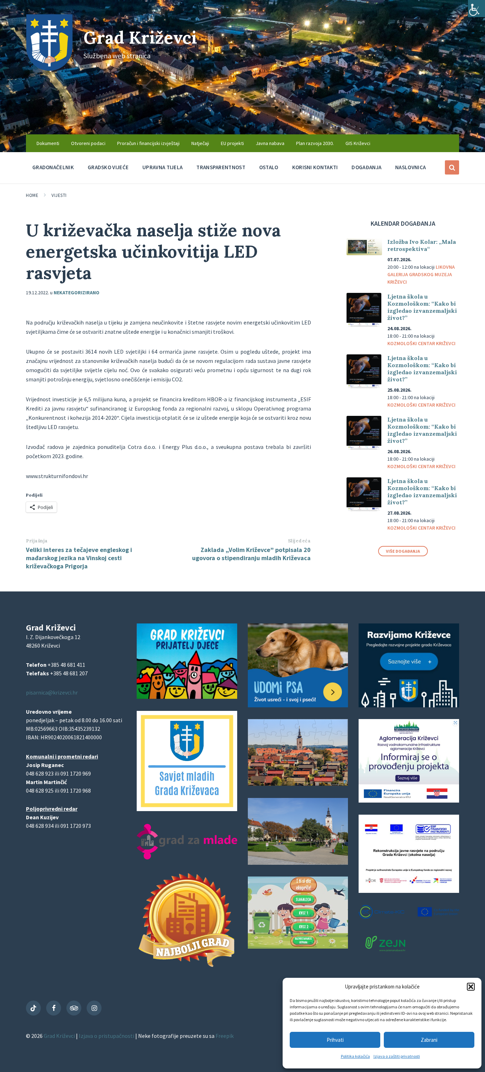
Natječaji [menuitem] (200, 143)
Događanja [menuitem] (366, 167)
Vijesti (59, 195)
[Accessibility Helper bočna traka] (476, 8)
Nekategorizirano (76, 292)
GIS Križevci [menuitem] (357, 143)
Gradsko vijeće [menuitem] (108, 167)
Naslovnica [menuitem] (410, 167)
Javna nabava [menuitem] (270, 143)
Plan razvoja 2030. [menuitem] (315, 143)
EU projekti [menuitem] (232, 143)
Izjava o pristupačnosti (107, 1035)
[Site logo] (49, 68)
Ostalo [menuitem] (268, 167)
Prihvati (335, 1039)
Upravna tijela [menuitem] (162, 167)
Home (32, 195)
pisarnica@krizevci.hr (52, 692)
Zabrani (429, 1039)
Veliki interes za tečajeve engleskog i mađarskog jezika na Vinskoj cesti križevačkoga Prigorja (79, 558)
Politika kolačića (355, 1056)
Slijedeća (299, 541)
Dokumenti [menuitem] (48, 143)
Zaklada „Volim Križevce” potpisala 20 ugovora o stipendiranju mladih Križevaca (251, 554)
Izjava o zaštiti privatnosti (397, 1056)
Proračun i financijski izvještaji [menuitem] (148, 143)
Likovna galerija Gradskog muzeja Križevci (421, 274)
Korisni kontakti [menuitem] (315, 167)
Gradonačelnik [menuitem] (53, 167)
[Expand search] (452, 167)
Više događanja (403, 551)
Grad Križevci (140, 37)
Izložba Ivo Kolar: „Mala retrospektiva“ (421, 245)
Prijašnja (37, 541)
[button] (470, 986)
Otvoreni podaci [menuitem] (88, 143)
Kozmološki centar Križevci (421, 343)
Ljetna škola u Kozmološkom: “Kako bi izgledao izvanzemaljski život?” (422, 307)
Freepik (225, 1035)
